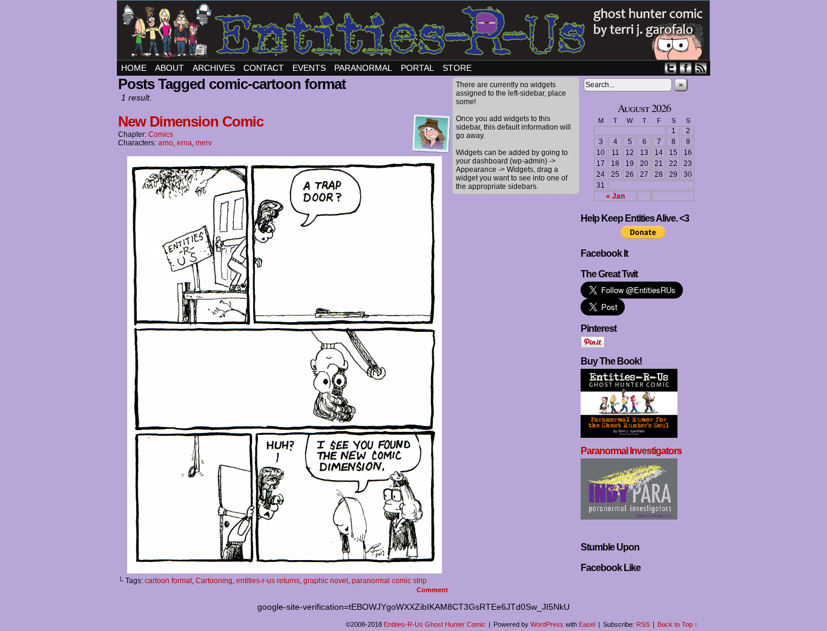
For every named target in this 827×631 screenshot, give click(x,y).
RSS (700, 68)
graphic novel (325, 580)
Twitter (670, 68)
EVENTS (309, 68)
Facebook (685, 68)
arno (165, 143)
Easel (587, 624)
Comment (433, 589)
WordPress (547, 624)
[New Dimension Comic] (284, 570)
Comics (160, 134)
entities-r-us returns (268, 580)
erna (184, 143)
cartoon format (168, 580)
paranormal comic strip (389, 580)
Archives (214, 68)
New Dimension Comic (190, 121)
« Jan (615, 196)
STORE (457, 68)
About (169, 68)
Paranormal (363, 68)
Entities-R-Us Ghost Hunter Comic (415, 32)
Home (134, 68)
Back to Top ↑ (677, 624)
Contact (263, 68)
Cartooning (214, 580)
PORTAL (417, 68)
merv (204, 143)
